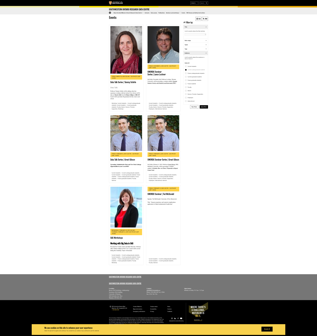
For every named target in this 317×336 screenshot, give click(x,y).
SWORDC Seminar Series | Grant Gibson (163, 159)
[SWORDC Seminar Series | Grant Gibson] (163, 133)
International (191, 101)
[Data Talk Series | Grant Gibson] (126, 133)
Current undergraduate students (196, 69)
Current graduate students (195, 76)
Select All (187, 63)
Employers (190, 97)
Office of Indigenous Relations (131, 323)
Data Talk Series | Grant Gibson (122, 159)
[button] (194, 3)
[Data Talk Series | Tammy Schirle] (126, 50)
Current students (192, 66)
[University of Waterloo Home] (116, 3)
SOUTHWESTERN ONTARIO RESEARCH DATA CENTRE (125, 283)
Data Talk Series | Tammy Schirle (123, 82)
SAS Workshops (116, 237)
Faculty (189, 87)
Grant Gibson (171, 164)
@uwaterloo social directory (176, 321)
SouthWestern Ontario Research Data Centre (125, 277)
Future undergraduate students (196, 73)
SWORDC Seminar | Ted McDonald (161, 194)
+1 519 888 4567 (115, 310)
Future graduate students (194, 80)
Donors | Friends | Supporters (195, 94)
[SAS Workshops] (126, 207)
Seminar (164, 109)
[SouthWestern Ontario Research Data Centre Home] (110, 13)
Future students (192, 83)
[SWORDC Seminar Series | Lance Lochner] (163, 44)
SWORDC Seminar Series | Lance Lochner (157, 73)
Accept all (267, 329)
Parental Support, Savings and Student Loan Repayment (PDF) (162, 82)
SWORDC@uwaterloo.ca (153, 290)
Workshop (114, 103)
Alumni (189, 90)
